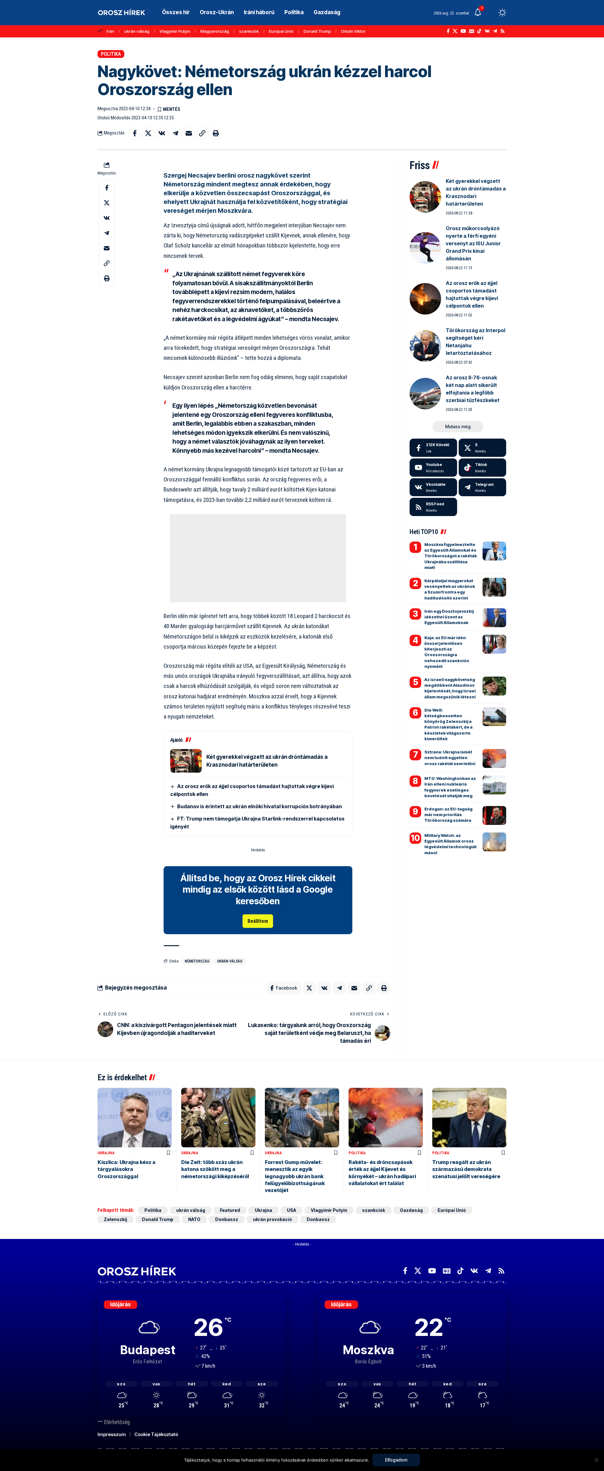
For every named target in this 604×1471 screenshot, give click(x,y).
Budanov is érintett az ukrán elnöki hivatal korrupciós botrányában (259, 806)
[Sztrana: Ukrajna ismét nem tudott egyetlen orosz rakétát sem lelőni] (494, 758)
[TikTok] (479, 31)
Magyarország (214, 31)
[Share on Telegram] (175, 133)
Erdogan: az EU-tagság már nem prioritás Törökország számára (448, 814)
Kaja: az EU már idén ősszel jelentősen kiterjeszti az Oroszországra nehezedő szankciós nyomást (446, 652)
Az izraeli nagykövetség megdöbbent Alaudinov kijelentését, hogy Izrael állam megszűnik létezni (450, 688)
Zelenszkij (115, 1219)
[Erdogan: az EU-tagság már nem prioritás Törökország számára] (494, 815)
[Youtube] (433, 467)
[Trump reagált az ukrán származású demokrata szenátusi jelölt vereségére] (469, 1117)
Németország (197, 961)
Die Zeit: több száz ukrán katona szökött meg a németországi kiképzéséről (215, 1169)
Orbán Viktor (353, 31)
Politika (111, 54)
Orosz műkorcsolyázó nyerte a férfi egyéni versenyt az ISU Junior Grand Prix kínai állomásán (473, 243)
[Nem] (596, 1460)
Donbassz (226, 1219)
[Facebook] (448, 31)
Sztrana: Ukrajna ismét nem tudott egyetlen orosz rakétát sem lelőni (449, 757)
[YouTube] (463, 31)
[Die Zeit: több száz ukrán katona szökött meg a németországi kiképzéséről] (218, 1117)
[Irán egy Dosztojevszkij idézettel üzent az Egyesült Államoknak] (494, 617)
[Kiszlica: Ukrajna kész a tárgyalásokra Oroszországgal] (135, 1117)
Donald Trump (317, 31)
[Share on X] (148, 133)
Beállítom (258, 921)
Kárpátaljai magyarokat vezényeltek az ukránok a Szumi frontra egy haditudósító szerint (449, 589)
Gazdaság (411, 1210)
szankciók (249, 31)
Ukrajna (106, 1152)
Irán (110, 31)
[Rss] (502, 31)
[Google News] (471, 31)
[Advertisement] (258, 558)
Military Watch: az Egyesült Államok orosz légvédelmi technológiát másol (450, 844)
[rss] (433, 507)
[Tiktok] (482, 467)
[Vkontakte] (487, 31)
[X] (455, 31)
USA (291, 1210)
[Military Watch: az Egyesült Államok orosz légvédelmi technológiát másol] (494, 841)
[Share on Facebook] (134, 133)
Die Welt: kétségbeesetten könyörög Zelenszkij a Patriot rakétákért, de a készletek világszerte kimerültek (448, 724)
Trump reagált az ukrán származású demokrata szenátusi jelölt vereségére (466, 1169)
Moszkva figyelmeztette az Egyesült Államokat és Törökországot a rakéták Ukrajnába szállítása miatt (450, 556)
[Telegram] (495, 31)
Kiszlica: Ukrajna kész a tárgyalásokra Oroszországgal (126, 1169)
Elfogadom (396, 1459)
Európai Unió (281, 31)
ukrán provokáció (272, 1219)
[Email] (188, 133)
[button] (491, 12)
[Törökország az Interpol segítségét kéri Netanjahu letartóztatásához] (425, 346)
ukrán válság (136, 31)
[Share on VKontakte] (161, 133)
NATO (194, 1219)
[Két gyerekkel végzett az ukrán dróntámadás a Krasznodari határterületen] (186, 761)
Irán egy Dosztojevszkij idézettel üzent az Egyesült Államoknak (449, 617)
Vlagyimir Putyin (174, 31)
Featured (230, 1210)
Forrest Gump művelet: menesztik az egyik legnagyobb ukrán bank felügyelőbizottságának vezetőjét (295, 1176)
